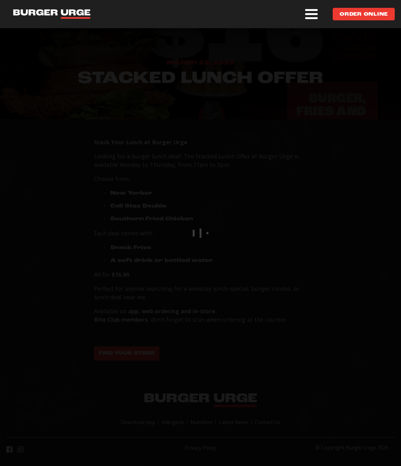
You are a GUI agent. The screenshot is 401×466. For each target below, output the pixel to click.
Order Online (364, 14)
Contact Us (267, 422)
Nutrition (201, 422)
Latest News (233, 422)
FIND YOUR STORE (126, 353)
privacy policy (200, 447)
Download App (138, 422)
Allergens (173, 422)
